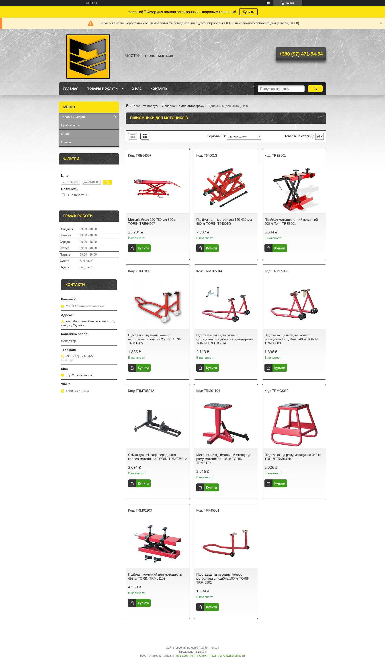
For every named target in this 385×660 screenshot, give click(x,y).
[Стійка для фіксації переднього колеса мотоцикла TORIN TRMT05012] (157, 423)
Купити (143, 248)
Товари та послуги (145, 106)
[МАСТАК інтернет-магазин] (88, 55)
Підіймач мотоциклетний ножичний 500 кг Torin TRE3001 (291, 221)
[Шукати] (315, 88)
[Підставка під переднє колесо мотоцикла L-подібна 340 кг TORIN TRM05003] (294, 304)
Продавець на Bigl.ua (192, 651)
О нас (137, 88)
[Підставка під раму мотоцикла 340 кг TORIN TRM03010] (294, 423)
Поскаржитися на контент (192, 655)
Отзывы (66, 142)
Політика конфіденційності (228, 655)
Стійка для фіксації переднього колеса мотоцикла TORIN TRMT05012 (157, 457)
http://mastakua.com (80, 375)
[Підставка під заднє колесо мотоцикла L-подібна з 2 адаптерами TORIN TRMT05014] (226, 304)
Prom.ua (214, 647)
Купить (248, 12)
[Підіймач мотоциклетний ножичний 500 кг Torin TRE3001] (294, 188)
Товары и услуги (102, 88)
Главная (70, 88)
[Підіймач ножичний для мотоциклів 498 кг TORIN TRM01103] (157, 543)
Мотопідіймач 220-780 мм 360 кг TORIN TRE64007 (152, 221)
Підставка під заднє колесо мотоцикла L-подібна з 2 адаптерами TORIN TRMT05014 (224, 339)
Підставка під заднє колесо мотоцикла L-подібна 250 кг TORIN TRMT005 (154, 339)
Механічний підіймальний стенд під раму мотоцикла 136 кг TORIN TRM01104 (223, 459)
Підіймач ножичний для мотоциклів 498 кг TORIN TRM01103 (155, 576)
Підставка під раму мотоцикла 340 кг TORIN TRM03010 (292, 457)
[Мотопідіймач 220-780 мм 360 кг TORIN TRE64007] (157, 188)
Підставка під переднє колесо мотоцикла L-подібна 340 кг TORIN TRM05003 (291, 339)
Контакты (159, 88)
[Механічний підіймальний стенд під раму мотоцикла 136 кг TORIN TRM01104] (226, 423)
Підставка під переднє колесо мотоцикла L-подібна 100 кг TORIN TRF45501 (223, 578)
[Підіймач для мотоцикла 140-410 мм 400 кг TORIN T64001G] (226, 188)
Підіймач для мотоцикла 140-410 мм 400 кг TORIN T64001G (224, 221)
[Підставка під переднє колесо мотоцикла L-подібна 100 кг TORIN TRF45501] (226, 543)
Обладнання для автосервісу (183, 106)
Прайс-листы (70, 125)
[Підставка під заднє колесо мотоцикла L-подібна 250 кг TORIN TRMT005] (157, 304)
